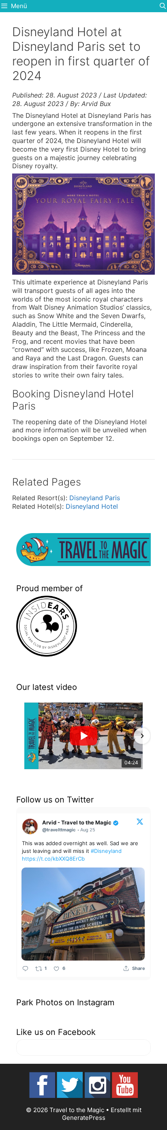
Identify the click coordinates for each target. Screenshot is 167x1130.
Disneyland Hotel (92, 506)
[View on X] (139, 821)
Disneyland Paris (94, 498)
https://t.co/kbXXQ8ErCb (53, 858)
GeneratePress (83, 1117)
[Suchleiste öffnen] (162, 6)
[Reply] (25, 968)
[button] (25, 735)
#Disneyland (106, 851)
